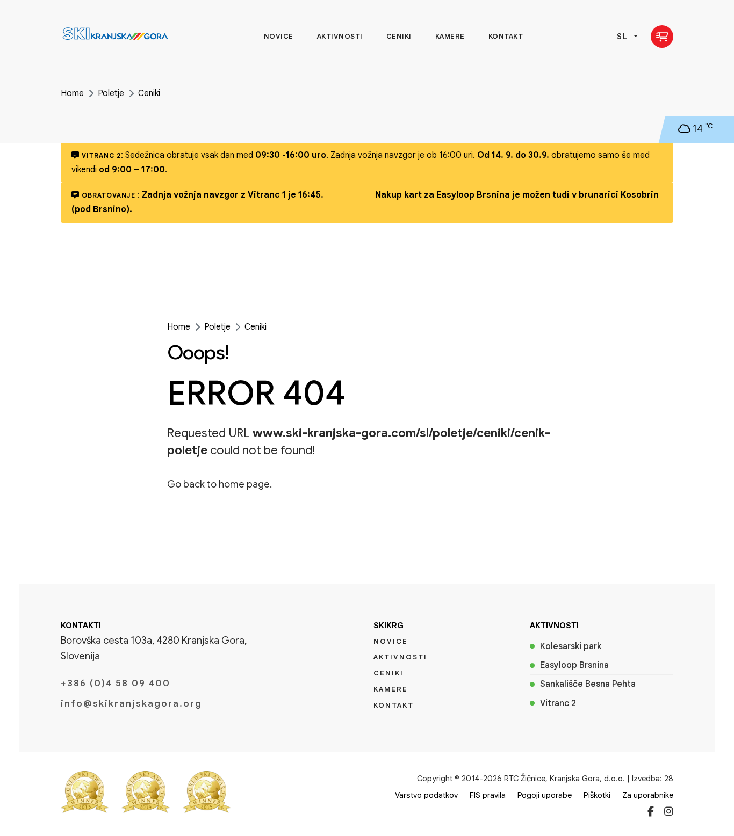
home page (244, 484)
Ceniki (399, 36)
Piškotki (597, 795)
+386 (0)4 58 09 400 (115, 683)
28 (668, 778)
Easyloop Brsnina (574, 665)
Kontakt (505, 36)
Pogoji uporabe (544, 795)
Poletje (111, 93)
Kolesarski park (570, 646)
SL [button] (624, 36)
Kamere (450, 36)
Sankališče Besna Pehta (588, 684)
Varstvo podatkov (426, 795)
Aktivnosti (340, 36)
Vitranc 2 (558, 703)
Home (72, 93)
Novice (278, 36)
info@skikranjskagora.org (131, 703)
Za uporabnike (647, 795)
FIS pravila (488, 795)
